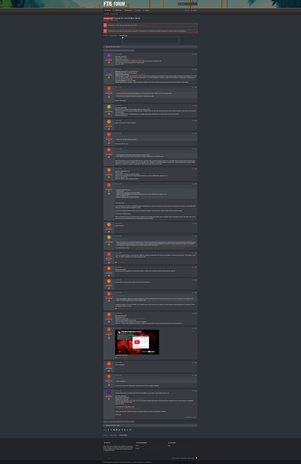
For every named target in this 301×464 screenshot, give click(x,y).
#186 (195, 133)
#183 (195, 87)
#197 (195, 328)
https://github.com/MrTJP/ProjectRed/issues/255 (127, 408)
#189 (195, 184)
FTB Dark (109, 458)
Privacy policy (183, 458)
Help (189, 458)
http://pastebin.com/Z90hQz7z (137, 59)
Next (131, 50)
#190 (195, 223)
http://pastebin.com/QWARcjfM (137, 74)
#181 (196, 54)
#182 (195, 69)
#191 (196, 236)
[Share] (193, 54)
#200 (195, 390)
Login (169, 445)
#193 (195, 267)
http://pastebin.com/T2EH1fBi (136, 399)
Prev (106, 50)
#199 (195, 375)
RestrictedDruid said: (122, 239)
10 (117, 50)
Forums (137, 448)
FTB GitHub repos (141, 25)
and (123, 357)
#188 (195, 169)
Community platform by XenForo (118, 462)
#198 (195, 362)
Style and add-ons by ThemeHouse (143, 462)
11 (120, 50)
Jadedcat (107, 20)
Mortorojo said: (120, 90)
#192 (195, 253)
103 (127, 50)
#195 (195, 292)
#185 (195, 120)
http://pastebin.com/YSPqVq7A (137, 318)
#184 (195, 105)
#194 (195, 280)
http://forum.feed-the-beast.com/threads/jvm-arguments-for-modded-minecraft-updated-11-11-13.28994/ (157, 248)
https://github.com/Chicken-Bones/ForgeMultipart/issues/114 (132, 94)
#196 (195, 313)
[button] (123, 10)
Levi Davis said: (120, 136)
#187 (195, 149)
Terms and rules (175, 458)
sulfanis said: (120, 378)
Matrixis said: (120, 186)
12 (122, 50)
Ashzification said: (121, 151)
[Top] (194, 458)
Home (137, 445)
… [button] (111, 50)
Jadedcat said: (120, 295)
